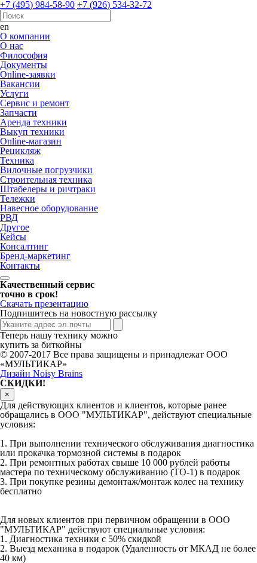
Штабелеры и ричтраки (48, 189)
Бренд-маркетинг (35, 256)
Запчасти (18, 112)
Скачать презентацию (44, 304)
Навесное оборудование (49, 208)
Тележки (17, 198)
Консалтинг (24, 246)
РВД (9, 218)
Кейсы (13, 237)
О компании (25, 36)
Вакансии (20, 84)
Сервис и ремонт (34, 103)
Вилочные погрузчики (46, 170)
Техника (17, 160)
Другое (14, 227)
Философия (23, 55)
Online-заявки (28, 74)
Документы (23, 65)
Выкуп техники (32, 132)
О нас (11, 46)
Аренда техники (33, 122)
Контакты (20, 265)
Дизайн (41, 373)
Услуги (14, 93)
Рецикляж (20, 151)
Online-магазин (31, 141)
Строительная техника (46, 179)
